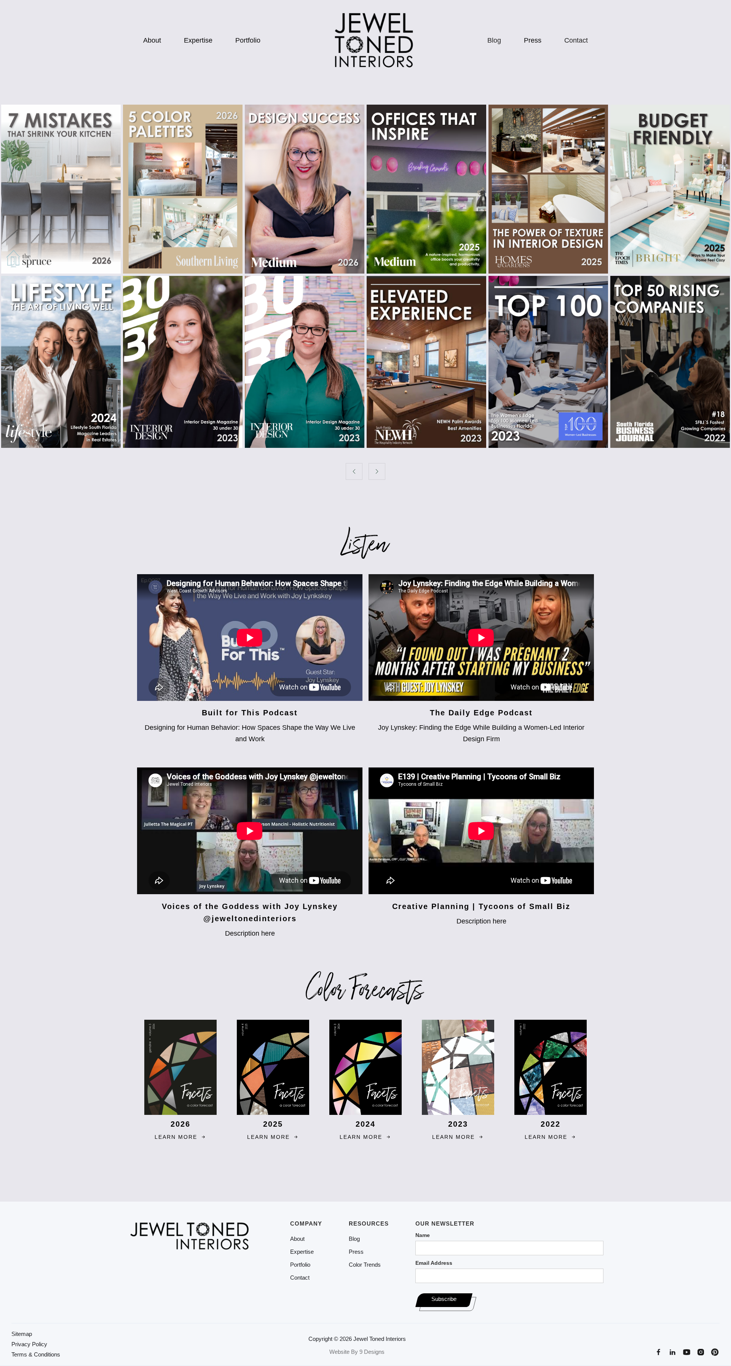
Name (422, 1235)
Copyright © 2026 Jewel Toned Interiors (357, 1339)
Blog (494, 40)
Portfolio (247, 40)
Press (532, 40)
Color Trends (365, 1265)
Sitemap (21, 1334)
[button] (354, 471)
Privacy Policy (29, 1344)
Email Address (433, 1263)
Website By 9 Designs (357, 1352)
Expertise (198, 40)
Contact (576, 40)
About (152, 40)
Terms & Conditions (35, 1355)
